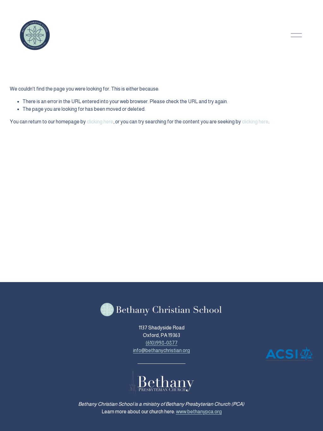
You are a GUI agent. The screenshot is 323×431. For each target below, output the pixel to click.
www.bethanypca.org (199, 411)
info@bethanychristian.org (161, 350)
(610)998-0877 (162, 342)
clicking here (100, 121)
